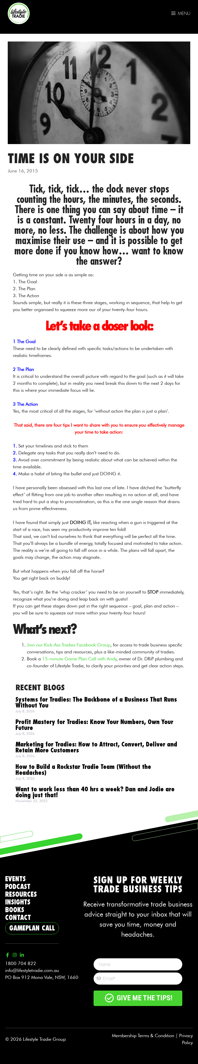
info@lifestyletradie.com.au (32, 970)
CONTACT (18, 918)
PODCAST (17, 887)
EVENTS (15, 879)
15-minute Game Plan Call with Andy (79, 658)
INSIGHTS (17, 902)
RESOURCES (21, 894)
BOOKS (14, 910)
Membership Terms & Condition (143, 1035)
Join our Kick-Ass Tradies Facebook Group (68, 644)
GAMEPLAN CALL (32, 928)
